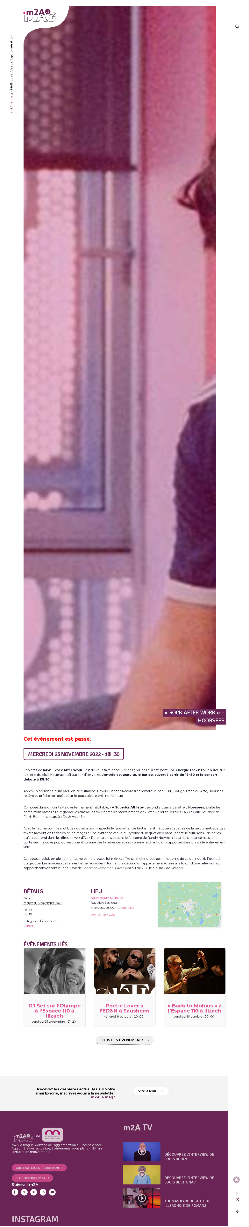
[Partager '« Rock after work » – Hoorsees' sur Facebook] (237, 1193)
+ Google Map (124, 908)
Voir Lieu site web (103, 915)
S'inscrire (148, 1091)
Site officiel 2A (31, 1173)
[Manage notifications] (236, 1179)
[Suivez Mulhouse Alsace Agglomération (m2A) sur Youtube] (52, 1192)
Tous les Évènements (122, 1040)
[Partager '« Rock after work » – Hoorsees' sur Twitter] (237, 1199)
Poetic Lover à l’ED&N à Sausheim (124, 1008)
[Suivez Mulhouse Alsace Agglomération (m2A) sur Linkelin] (43, 1192)
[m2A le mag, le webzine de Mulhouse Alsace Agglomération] (52, 1135)
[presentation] (54, 971)
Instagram (35, 1219)
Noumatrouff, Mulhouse (107, 898)
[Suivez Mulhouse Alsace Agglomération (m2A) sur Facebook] (15, 1192)
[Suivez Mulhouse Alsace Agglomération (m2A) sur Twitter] (24, 1192)
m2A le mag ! (103, 1097)
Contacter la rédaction (37, 1163)
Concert (29, 926)
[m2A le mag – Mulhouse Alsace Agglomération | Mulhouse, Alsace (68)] (52, 15)
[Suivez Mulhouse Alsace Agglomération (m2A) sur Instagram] (33, 1192)
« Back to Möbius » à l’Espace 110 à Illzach (195, 1008)
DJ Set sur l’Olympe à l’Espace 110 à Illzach (54, 1011)
